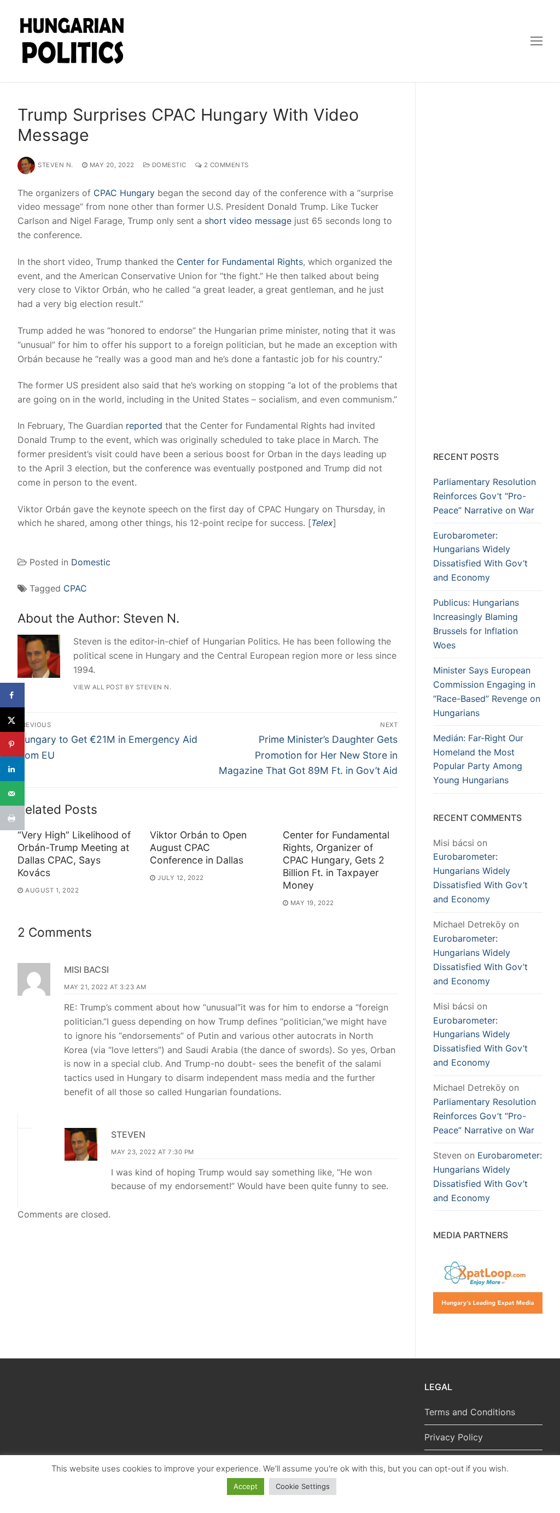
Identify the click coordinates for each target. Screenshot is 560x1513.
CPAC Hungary (124, 192)
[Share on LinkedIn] (12, 768)
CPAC (75, 588)
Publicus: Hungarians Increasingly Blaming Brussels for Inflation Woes (476, 624)
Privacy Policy (453, 1437)
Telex (322, 522)
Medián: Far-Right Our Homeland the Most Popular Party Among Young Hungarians (478, 759)
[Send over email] (12, 793)
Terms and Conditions (469, 1411)
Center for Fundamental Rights (240, 261)
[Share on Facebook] (12, 695)
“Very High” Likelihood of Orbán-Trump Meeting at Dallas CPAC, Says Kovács (74, 853)
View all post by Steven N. (122, 687)
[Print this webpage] (12, 818)
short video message (248, 220)
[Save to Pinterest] (12, 744)
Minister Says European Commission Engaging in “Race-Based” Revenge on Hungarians (486, 691)
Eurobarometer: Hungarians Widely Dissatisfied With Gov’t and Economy (480, 556)
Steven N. (55, 165)
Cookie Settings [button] (303, 1486)
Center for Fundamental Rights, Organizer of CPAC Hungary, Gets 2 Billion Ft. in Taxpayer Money (336, 859)
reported (144, 425)
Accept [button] (246, 1486)
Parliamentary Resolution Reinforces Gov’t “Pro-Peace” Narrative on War (484, 496)
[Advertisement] (487, 269)
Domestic (168, 165)
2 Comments (225, 165)
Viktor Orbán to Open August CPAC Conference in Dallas (198, 847)
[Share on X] (12, 719)
